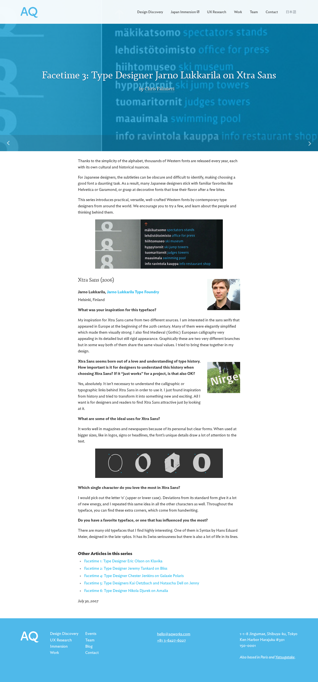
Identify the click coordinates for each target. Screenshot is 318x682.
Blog (89, 647)
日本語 (291, 11)
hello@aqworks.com (173, 634)
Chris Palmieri (160, 89)
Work (238, 12)
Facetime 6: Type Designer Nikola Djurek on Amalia (126, 591)
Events (90, 634)
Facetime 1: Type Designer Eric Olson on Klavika (123, 561)
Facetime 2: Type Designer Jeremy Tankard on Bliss (125, 569)
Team (254, 12)
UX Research (216, 12)
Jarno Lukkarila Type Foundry (133, 292)
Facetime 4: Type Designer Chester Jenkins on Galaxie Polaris (134, 576)
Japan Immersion (183, 12)
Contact (272, 12)
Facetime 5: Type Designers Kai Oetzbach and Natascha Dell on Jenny (141, 583)
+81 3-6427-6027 (171, 640)
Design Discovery (150, 12)
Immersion (59, 647)
